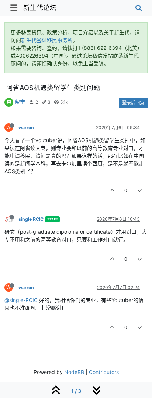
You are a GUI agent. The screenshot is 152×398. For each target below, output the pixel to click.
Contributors (104, 372)
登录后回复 (133, 103)
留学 (20, 102)
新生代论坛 (39, 7)
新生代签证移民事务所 (47, 40)
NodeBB (74, 372)
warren (26, 127)
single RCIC (31, 219)
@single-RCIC (21, 300)
